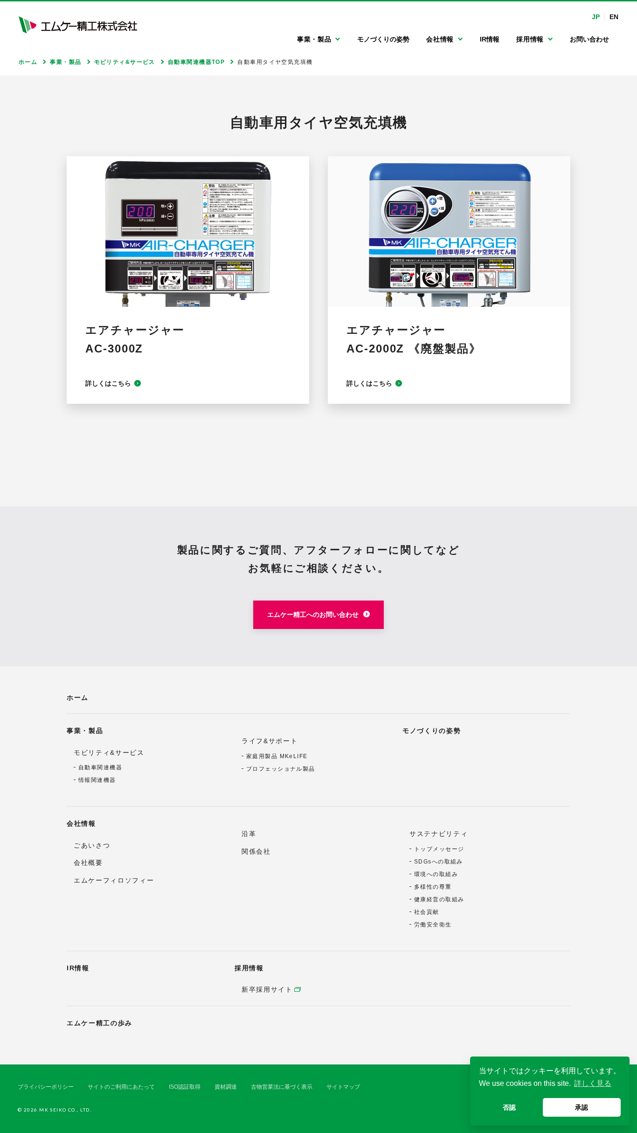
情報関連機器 (97, 780)
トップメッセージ (439, 849)
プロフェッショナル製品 (280, 769)
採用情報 (249, 968)
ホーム (78, 697)
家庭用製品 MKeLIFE (277, 756)
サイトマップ (343, 1087)
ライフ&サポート (270, 741)
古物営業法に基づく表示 (281, 1087)
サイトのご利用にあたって (121, 1087)
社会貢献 (426, 912)
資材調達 (226, 1087)
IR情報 (78, 968)
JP (596, 17)
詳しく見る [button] (592, 1083)
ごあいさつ (92, 845)
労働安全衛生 (433, 924)
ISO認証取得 (185, 1087)
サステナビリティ (438, 833)
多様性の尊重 (433, 887)
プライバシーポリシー (46, 1087)
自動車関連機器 (100, 767)
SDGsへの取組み (438, 861)
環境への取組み (436, 874)
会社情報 (81, 823)
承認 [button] (581, 1107)
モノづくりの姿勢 (431, 730)
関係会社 (256, 851)
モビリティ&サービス (109, 752)
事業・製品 (85, 730)
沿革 (249, 833)
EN (613, 17)
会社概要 (88, 862)
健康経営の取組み (439, 899)
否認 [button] (509, 1107)
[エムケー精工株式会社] (78, 25)
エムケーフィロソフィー (114, 880)
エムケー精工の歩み (99, 1023)
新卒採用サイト (267, 989)
